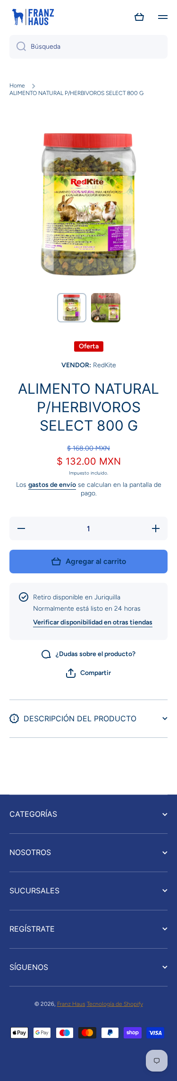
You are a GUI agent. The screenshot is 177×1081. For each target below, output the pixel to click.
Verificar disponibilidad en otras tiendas (92, 622)
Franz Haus (71, 1004)
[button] (139, 17)
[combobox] (88, 47)
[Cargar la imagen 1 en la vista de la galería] (71, 307)
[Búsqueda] (17, 47)
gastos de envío (52, 485)
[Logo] (33, 17)
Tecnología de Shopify (115, 1004)
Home (17, 85)
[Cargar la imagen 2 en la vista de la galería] (105, 307)
